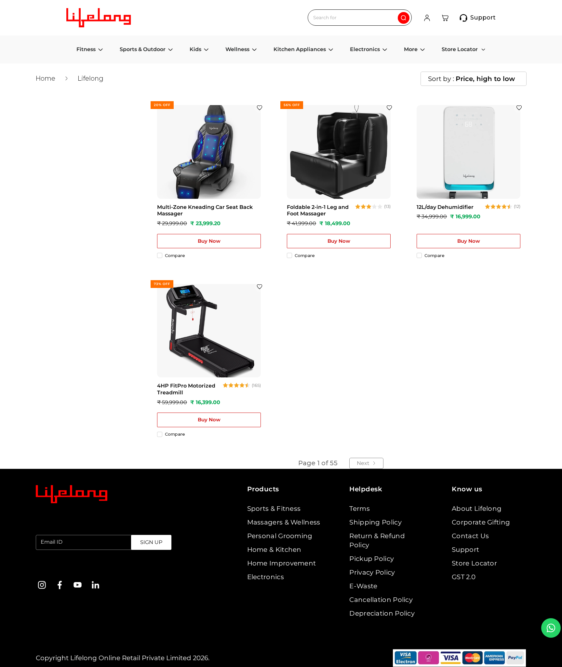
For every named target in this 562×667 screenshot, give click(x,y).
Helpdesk (365, 489)
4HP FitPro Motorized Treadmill (186, 389)
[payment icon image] (459, 658)
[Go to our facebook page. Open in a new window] (60, 585)
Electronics (265, 577)
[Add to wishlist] (259, 107)
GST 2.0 (463, 577)
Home (45, 78)
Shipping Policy (375, 522)
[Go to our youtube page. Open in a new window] (78, 585)
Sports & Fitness (274, 508)
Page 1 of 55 (318, 463)
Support (465, 549)
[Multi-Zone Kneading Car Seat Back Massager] (209, 151)
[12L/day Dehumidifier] (468, 151)
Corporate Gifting (481, 522)
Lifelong (90, 78)
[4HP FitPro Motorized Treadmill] (209, 330)
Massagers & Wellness (283, 522)
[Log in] (427, 18)
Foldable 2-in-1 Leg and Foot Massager (318, 210)
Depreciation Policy (382, 613)
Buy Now (209, 241)
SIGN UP (151, 542)
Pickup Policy (371, 559)
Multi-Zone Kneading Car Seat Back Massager (205, 210)
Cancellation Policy (381, 600)
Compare (175, 255)
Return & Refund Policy (377, 540)
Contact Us (470, 536)
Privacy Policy (372, 572)
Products (263, 489)
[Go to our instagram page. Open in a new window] (42, 585)
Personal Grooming (280, 536)
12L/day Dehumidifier (445, 207)
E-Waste (363, 586)
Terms (359, 508)
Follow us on (56, 568)
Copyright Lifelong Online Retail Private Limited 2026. (122, 658)
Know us (467, 489)
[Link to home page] (71, 494)
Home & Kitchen (274, 549)
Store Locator (474, 563)
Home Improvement (281, 563)
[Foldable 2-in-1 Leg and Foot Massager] (339, 151)
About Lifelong (477, 508)
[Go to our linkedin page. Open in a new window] (95, 585)
